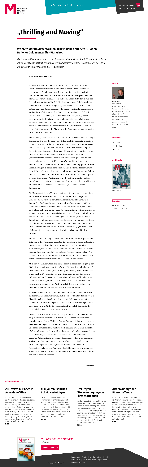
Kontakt (106, 457)
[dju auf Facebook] (127, 8)
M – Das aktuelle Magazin (57, 439)
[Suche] (49, 462)
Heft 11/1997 (116, 191)
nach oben (90, 365)
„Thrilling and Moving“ (119, 208)
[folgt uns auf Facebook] (55, 462)
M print (80, 5)
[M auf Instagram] (131, 8)
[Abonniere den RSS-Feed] (134, 8)
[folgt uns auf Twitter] (58, 462)
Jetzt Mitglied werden (126, 5)
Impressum (75, 457)
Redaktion (97, 457)
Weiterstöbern (49, 447)
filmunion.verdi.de (78, 462)
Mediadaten (86, 457)
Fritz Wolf (49, 76)
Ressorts (57, 5)
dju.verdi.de (102, 460)
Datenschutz (75, 460)
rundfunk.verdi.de (89, 460)
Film (122, 206)
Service (70, 5)
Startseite (115, 206)
